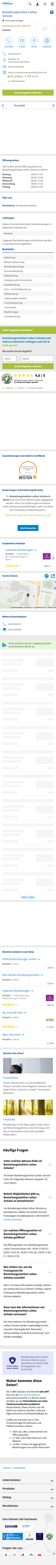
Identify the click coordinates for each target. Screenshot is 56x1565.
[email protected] (13, 1219)
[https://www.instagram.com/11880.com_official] (14, 1555)
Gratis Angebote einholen (28, 92)
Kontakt (19, 105)
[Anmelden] (37, 3)
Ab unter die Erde (12, 1012)
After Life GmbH (11, 1034)
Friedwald (9, 1119)
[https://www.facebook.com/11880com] (5, 1555)
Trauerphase (10, 1077)
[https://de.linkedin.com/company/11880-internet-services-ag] (31, 1555)
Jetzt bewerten (28, 528)
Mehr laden (28, 897)
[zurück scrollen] (2, 105)
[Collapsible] (50, 1164)
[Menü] (52, 3)
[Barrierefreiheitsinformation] (45, 3)
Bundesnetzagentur (30, 1394)
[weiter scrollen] (53, 105)
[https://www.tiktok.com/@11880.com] (22, 1555)
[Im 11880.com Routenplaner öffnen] (46, 575)
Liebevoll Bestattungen (19, 550)
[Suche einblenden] (30, 3)
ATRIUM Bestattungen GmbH (19, 959)
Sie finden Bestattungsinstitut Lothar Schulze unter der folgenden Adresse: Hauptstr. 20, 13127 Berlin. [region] (27, 1179)
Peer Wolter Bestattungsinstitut (20, 975)
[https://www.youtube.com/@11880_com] (39, 1555)
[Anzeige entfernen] (54, 1553)
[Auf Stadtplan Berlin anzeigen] (53, 575)
